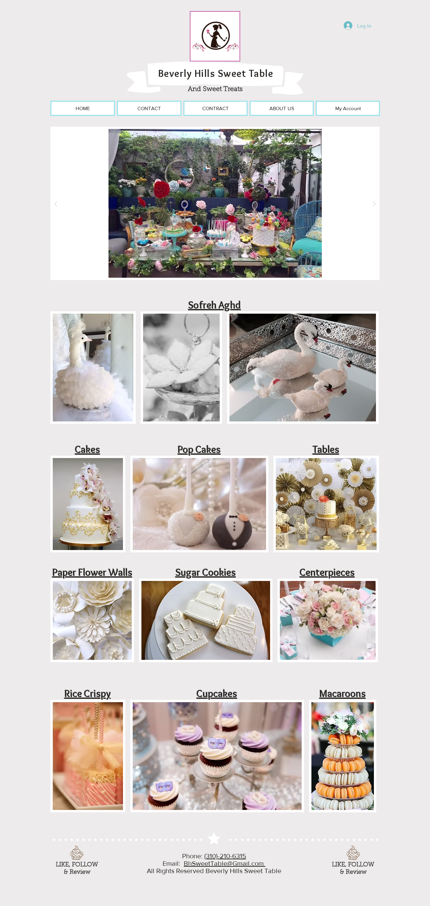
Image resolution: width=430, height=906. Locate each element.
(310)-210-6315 (225, 856)
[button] (215, 203)
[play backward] (58, 367)
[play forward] (371, 367)
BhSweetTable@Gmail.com (224, 863)
